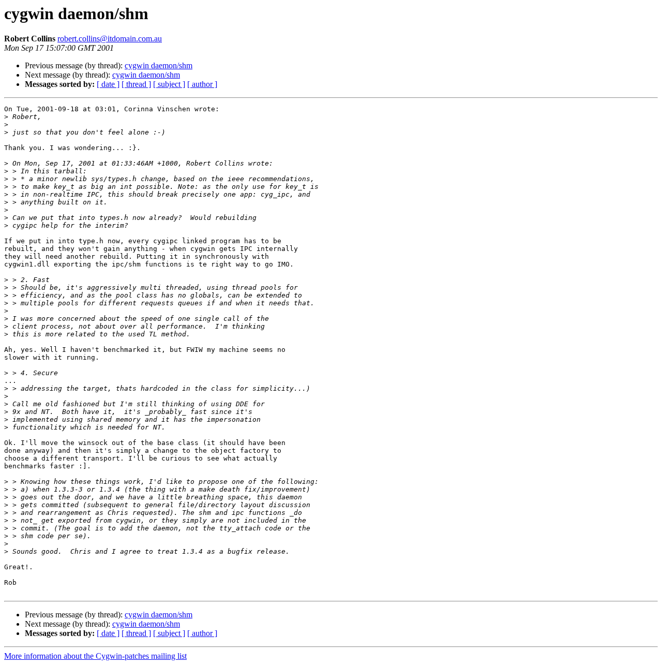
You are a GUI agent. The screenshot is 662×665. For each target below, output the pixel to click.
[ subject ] (169, 84)
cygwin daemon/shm (158, 65)
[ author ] (202, 84)
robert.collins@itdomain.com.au (109, 38)
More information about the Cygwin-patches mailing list (95, 656)
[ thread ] (136, 84)
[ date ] (108, 84)
